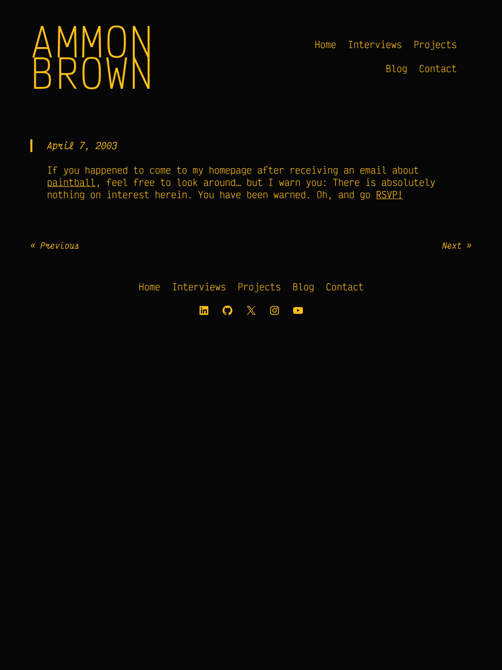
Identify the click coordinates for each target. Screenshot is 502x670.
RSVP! (389, 194)
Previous (59, 245)
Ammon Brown (92, 56)
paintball (71, 182)
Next (452, 245)
